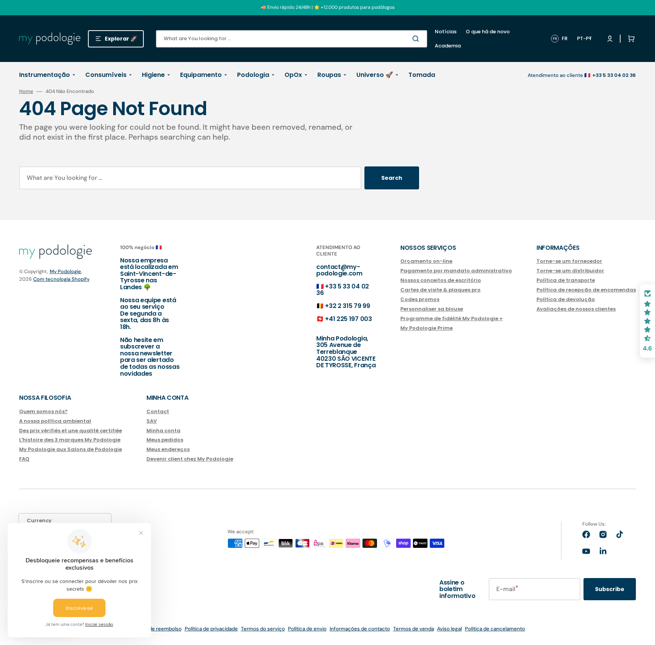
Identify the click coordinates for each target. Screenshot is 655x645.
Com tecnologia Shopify (61, 279)
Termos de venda (413, 628)
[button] (630, 38)
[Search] (417, 38)
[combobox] (291, 38)
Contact (157, 412)
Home (26, 91)
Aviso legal (449, 628)
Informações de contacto (360, 628)
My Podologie (65, 271)
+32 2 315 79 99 (347, 305)
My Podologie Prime (426, 328)
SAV (151, 421)
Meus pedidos (164, 439)
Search (391, 178)
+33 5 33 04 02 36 (342, 290)
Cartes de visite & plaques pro (440, 289)
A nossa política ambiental (55, 421)
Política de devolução (565, 299)
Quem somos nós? (43, 412)
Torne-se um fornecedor (569, 261)
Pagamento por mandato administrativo (456, 270)
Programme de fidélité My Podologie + (451, 318)
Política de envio (307, 628)
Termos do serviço (263, 628)
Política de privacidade (211, 628)
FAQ (24, 459)
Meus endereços (168, 449)
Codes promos (419, 299)
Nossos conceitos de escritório (440, 280)
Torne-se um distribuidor (570, 270)
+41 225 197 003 (348, 318)
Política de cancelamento (495, 628)
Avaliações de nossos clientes (576, 309)
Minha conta (163, 430)
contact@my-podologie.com (339, 270)
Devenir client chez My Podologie (189, 459)
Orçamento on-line (426, 261)
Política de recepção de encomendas (586, 289)
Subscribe (609, 589)
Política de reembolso (156, 628)
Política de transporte (565, 280)
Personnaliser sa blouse (431, 309)
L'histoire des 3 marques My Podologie (69, 439)
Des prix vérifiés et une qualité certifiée (70, 430)
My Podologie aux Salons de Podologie (70, 449)
